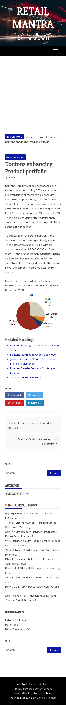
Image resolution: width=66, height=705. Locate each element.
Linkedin (35, 402)
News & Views (15, 157)
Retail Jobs (11, 624)
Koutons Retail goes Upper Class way (33, 354)
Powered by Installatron (27, 693)
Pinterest (16, 402)
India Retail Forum (16, 620)
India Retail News (22, 505)
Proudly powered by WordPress (32, 688)
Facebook (15, 395)
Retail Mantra (33, 18)
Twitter (35, 395)
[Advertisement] (33, 90)
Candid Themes (46, 697)
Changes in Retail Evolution (26, 377)
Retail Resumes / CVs (18, 629)
